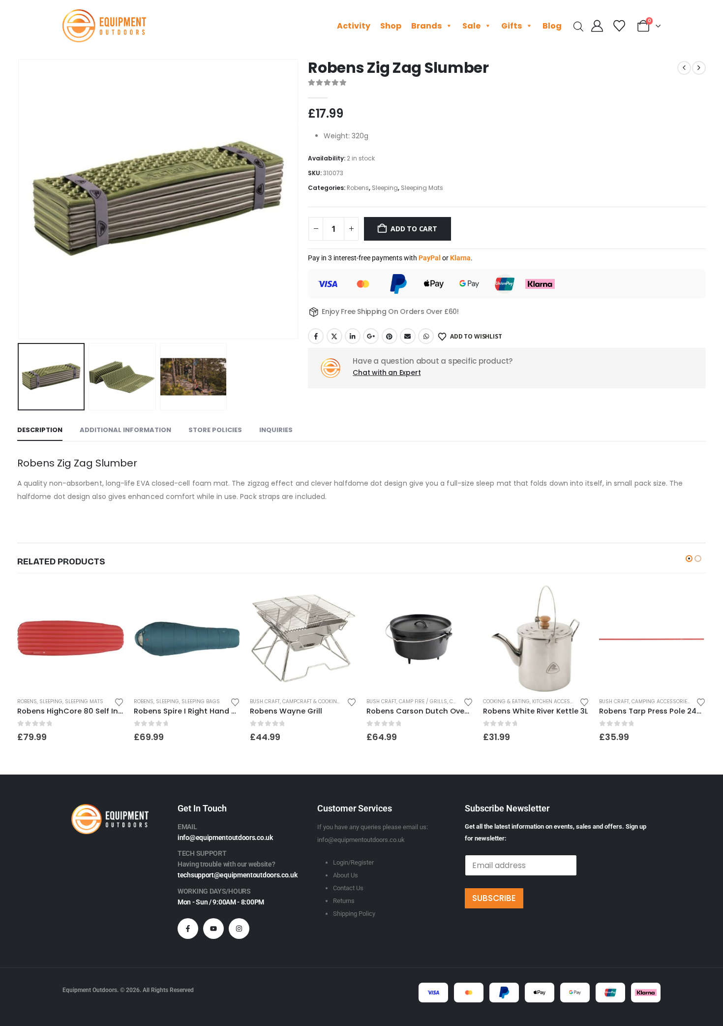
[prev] (684, 68)
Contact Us (348, 888)
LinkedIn (353, 336)
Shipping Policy (354, 913)
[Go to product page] (70, 638)
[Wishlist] (619, 26)
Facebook (316, 336)
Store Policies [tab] (215, 430)
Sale (471, 25)
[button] (19, 199)
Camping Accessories (661, 701)
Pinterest (389, 336)
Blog (552, 25)
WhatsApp (426, 336)
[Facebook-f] (188, 928)
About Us (345, 875)
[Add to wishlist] (119, 701)
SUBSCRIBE (494, 898)
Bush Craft (265, 701)
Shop (390, 25)
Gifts (511, 25)
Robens (358, 188)
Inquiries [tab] (276, 430)
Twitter (334, 336)
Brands (426, 25)
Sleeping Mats (422, 188)
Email (408, 336)
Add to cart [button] (108, 601)
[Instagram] (239, 928)
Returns (344, 900)
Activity (353, 25)
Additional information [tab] (125, 430)
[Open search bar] (578, 26)
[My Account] (597, 26)
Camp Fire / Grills (423, 701)
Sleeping (385, 188)
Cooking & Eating (506, 701)
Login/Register (353, 862)
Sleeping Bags (200, 701)
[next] (699, 68)
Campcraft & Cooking (311, 701)
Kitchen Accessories (560, 701)
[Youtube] (213, 928)
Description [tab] (39, 430)
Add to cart (414, 228)
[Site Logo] (104, 25)
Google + (371, 336)
